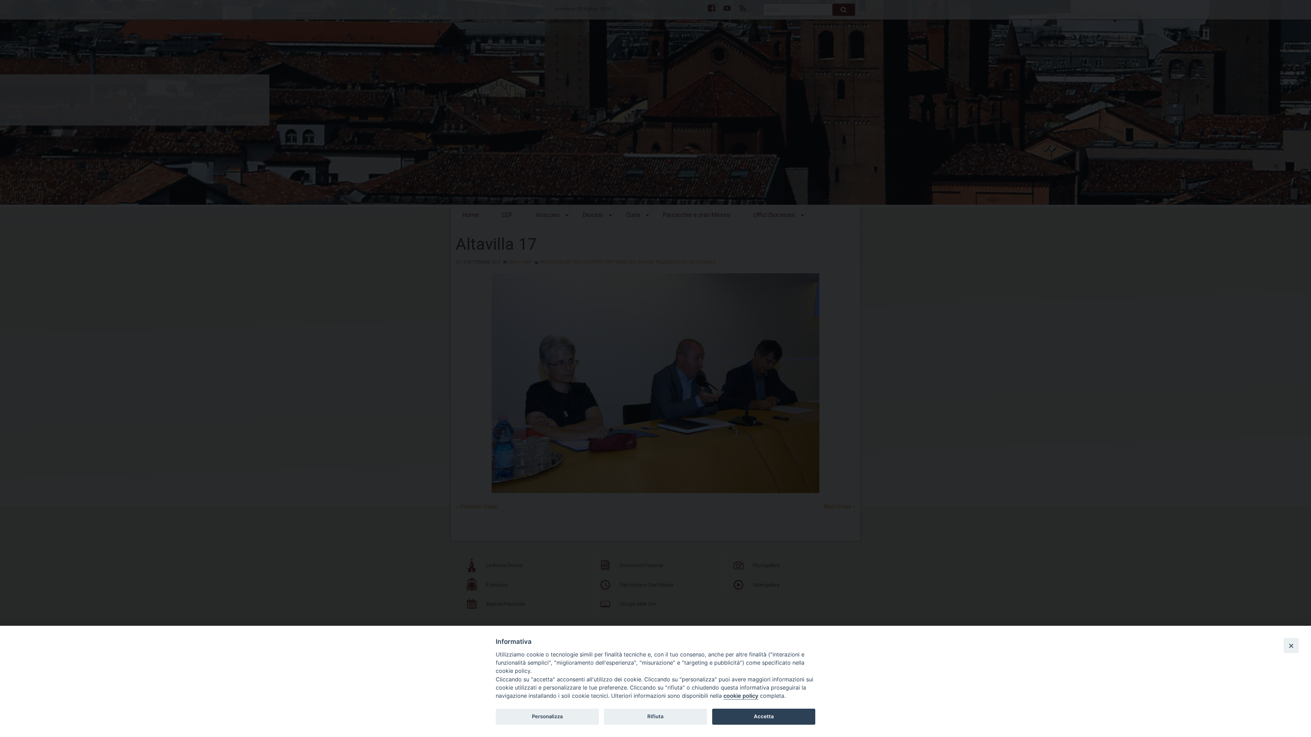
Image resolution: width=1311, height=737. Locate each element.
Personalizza (547, 716)
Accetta (764, 716)
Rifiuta (655, 716)
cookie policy (740, 695)
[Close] (1291, 645)
